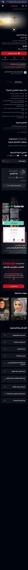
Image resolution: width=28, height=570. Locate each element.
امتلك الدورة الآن (12, 53)
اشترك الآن (2, 2)
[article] (19, 309)
